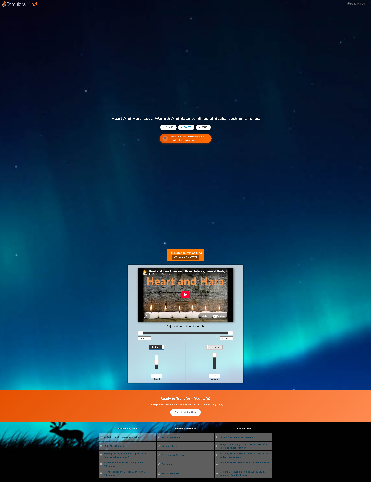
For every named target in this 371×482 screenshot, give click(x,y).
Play (157, 347)
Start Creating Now (185, 412)
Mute (216, 347)
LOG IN (352, 4)
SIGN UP (363, 4)
